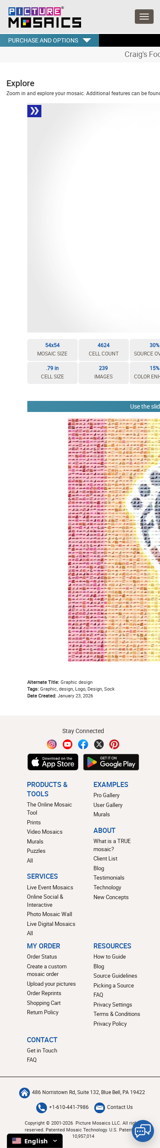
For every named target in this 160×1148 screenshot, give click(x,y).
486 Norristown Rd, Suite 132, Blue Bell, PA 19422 (88, 1092)
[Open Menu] (144, 16)
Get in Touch (42, 1050)
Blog (98, 868)
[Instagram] (52, 744)
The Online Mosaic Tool (49, 808)
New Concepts (111, 897)
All (30, 860)
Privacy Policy (110, 1023)
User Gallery (107, 805)
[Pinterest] (114, 744)
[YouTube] (68, 744)
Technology (107, 887)
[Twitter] (99, 744)
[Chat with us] (143, 1131)
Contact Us (120, 1107)
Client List (105, 858)
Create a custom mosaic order (47, 970)
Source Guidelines (115, 975)
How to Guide (109, 956)
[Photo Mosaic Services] (40, 14)
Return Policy (42, 1012)
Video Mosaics (45, 831)
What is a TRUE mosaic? (112, 845)
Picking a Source (113, 985)
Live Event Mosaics (50, 887)
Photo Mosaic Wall (49, 914)
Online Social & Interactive (45, 900)
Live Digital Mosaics (51, 924)
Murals (35, 841)
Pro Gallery (106, 795)
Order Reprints (44, 993)
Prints (34, 822)
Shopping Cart (44, 1003)
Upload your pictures (51, 983)
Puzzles (36, 851)
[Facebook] (83, 744)
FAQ (98, 995)
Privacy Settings (112, 1004)
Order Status (42, 956)
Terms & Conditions (116, 1014)
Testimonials (109, 877)
